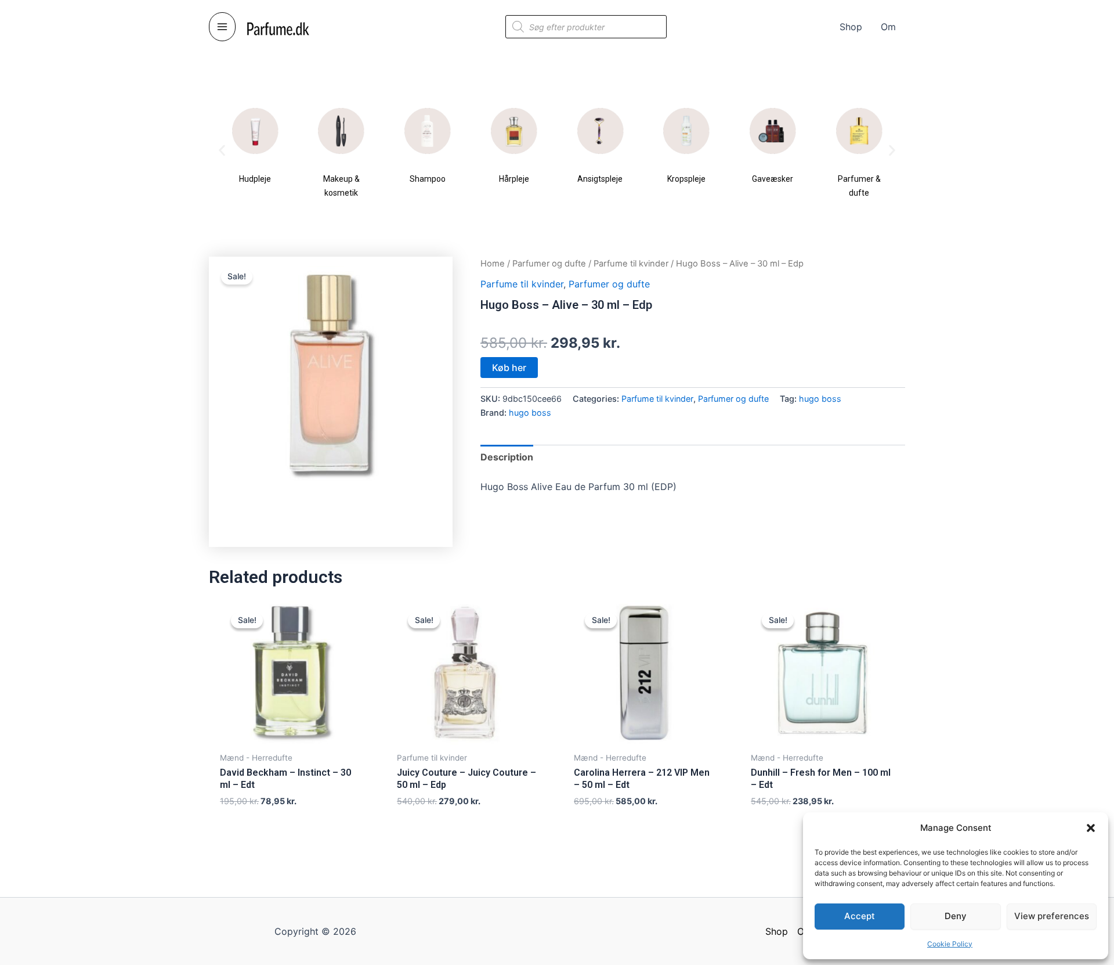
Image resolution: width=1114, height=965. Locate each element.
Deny (956, 915)
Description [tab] (506, 457)
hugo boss (820, 399)
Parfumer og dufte (549, 263)
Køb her (509, 367)
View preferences (1051, 915)
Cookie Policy (949, 943)
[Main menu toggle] (222, 26)
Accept (859, 915)
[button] (1091, 828)
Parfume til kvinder (631, 263)
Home (492, 263)
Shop (776, 931)
